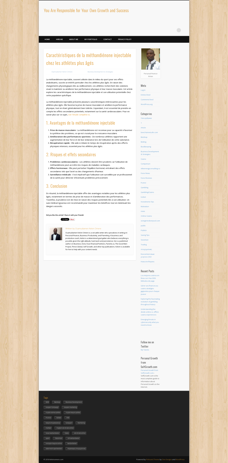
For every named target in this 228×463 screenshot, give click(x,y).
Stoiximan (144, 240)
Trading (144, 244)
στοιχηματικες (146, 249)
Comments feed (147, 99)
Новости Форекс (148, 261)
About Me (73, 39)
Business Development (74, 402)
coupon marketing (70, 407)
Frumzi (143, 183)
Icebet (143, 197)
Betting (143, 142)
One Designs (167, 459)
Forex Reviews (146, 178)
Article (143, 127)
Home (47, 39)
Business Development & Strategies (100, 72)
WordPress (180, 459)
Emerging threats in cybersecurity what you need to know (150, 322)
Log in (143, 90)
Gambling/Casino (147, 192)
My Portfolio (90, 39)
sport (47, 438)
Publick (143, 230)
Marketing (81, 423)
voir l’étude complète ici (79, 114)
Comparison (145, 164)
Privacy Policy (124, 39)
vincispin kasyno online (54, 443)
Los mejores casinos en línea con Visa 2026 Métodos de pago (150, 278)
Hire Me (59, 39)
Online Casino (146, 216)
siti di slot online (80, 433)
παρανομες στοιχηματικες (77, 448)
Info (68, 418)
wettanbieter (72, 443)
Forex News (145, 173)
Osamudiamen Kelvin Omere (61, 72)
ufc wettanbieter (73, 438)
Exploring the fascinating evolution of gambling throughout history (150, 302)
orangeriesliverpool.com (150, 221)
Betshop (144, 137)
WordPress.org (146, 104)
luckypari (69, 423)
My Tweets (145, 350)
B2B (47, 402)
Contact (107, 39)
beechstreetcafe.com (149, 132)
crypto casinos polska (53, 412)
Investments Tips (147, 202)
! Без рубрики (146, 118)
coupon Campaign (52, 407)
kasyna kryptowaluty (53, 423)
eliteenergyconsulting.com (151, 168)
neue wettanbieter (52, 433)
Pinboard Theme (152, 459)
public (143, 225)
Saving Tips (145, 235)
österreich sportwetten (54, 448)
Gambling (144, 187)
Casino (143, 159)
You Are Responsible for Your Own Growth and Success (86, 10)
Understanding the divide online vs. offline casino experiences (150, 312)
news (143, 211)
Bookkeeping (146, 146)
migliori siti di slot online (65, 428)
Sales (67, 433)
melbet (48, 428)
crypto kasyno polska (73, 412)
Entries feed (145, 95)
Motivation (145, 206)
